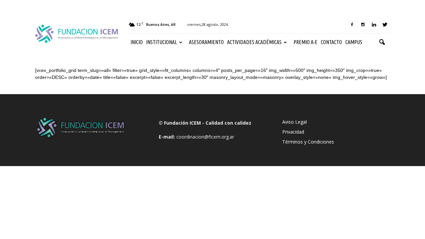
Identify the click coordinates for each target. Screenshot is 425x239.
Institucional (161, 42)
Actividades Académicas (254, 42)
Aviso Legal (294, 122)
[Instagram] (363, 25)
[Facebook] (352, 25)
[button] (382, 42)
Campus (353, 42)
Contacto (331, 42)
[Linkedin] (374, 25)
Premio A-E (305, 42)
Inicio (136, 42)
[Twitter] (385, 25)
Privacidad (293, 132)
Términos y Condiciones (308, 142)
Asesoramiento (206, 42)
